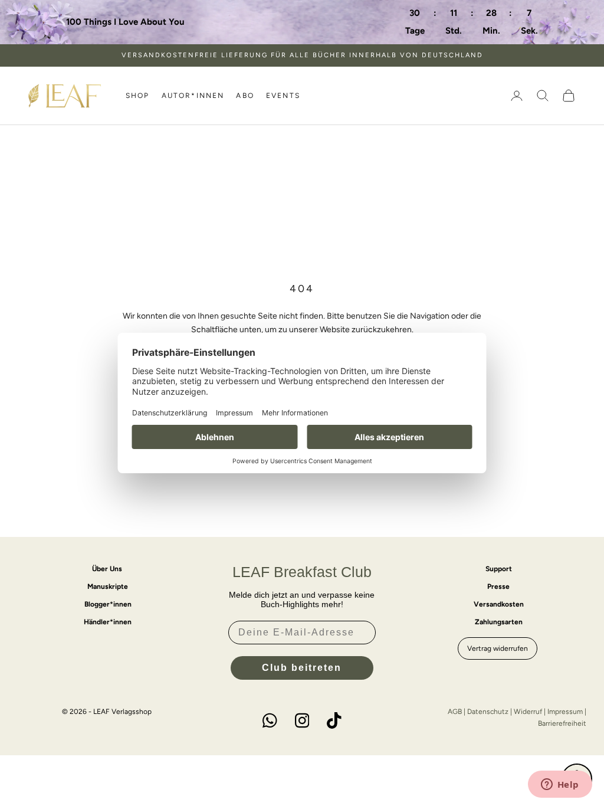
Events (283, 95)
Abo (245, 95)
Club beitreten (302, 668)
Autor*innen (193, 95)
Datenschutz (487, 711)
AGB (455, 711)
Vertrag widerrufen (497, 648)
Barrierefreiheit (562, 723)
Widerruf (528, 711)
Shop (138, 95)
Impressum (565, 711)
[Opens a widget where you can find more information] (559, 785)
